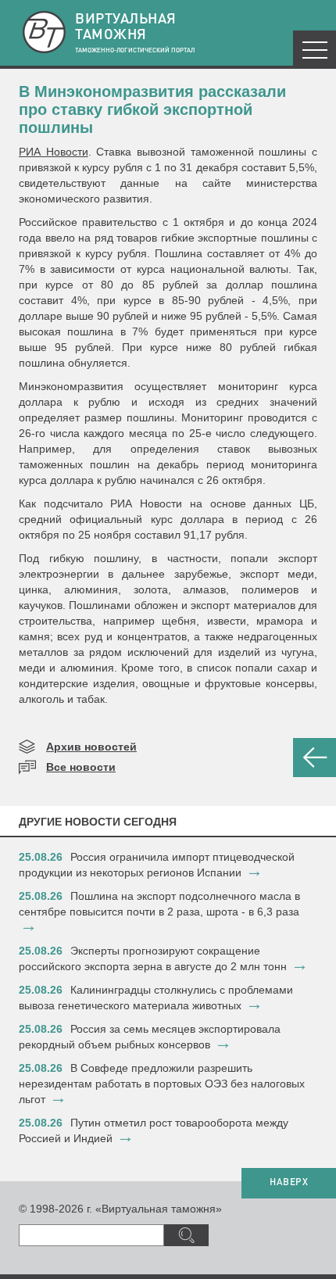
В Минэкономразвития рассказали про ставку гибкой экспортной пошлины (152, 109)
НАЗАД (314, 757)
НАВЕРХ (289, 1183)
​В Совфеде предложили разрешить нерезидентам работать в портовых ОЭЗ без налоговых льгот (162, 1083)
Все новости (81, 767)
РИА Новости (53, 151)
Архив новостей (91, 746)
